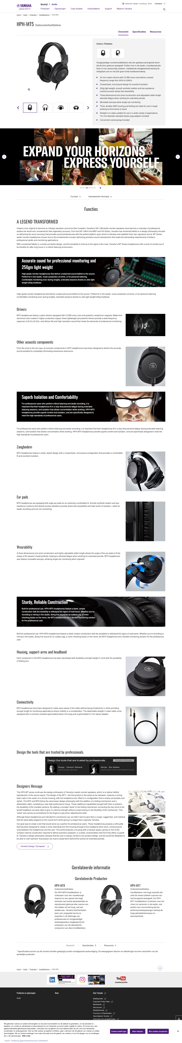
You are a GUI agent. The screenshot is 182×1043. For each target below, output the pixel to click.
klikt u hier (26, 1035)
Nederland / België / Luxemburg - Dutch (138, 3)
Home (19, 15)
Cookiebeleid (43, 1040)
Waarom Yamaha (124, 8)
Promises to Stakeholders (102, 1013)
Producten (45, 8)
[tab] (85, 188)
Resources (155, 31)
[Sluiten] (178, 1031)
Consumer (158, 3)
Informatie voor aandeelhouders (104, 1019)
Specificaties (139, 31)
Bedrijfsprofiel (98, 998)
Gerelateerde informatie (98, 196)
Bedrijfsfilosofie (98, 1010)
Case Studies (77, 8)
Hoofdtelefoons (44, 15)
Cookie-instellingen (118, 1031)
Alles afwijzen (137, 1031)
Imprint (7, 1040)
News (57, 992)
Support (108, 8)
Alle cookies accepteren (158, 1031)
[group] (30, 108)
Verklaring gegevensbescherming (24, 1040)
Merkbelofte (97, 1004)
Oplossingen (60, 8)
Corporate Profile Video (101, 1001)
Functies (74, 196)
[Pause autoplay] (100, 188)
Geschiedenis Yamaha (101, 1016)
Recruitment (97, 1007)
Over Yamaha (98, 992)
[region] (91, 1031)
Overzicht (123, 31)
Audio (54, 4)
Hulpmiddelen (94, 8)
